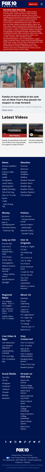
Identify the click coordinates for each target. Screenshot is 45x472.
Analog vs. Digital (27, 246)
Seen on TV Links (9, 195)
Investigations (7, 263)
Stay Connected (26, 338)
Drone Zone (7, 260)
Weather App (25, 186)
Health (4, 177)
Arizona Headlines (9, 166)
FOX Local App (8, 356)
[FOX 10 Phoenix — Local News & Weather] (9, 4)
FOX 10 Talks (25, 260)
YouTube (5, 377)
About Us (25, 294)
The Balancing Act (26, 253)
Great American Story (26, 267)
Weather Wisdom (27, 192)
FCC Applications (27, 315)
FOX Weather (25, 195)
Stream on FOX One (26, 375)
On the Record (26, 275)
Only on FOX (9, 239)
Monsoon (24, 169)
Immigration (7, 180)
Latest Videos (7, 183)
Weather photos (27, 367)
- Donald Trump (26, 233)
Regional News (7, 296)
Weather (25, 162)
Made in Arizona (8, 266)
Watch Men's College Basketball (25, 408)
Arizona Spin (7, 243)
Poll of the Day (8, 192)
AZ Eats (23, 249)
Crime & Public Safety (8, 173)
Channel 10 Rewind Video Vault (7, 251)
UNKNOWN (25, 283)
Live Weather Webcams (7, 346)
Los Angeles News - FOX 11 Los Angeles (8, 303)
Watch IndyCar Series (26, 402)
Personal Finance (9, 227)
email (34, 442)
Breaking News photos (26, 360)
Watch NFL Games (25, 381)
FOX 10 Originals (25, 241)
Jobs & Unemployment (8, 223)
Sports (4, 198)
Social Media (9, 373)
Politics (24, 212)
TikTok (5, 380)
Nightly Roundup (8, 189)
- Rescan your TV (27, 327)
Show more (7, 110)
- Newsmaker (25, 227)
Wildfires (23, 177)
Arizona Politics (26, 224)
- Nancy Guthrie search (8, 275)
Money (6, 212)
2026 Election (25, 216)
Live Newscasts (8, 342)
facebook (6, 442)
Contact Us (25, 306)
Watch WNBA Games (26, 422)
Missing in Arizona (6, 270)
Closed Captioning (24, 302)
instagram (15, 442)
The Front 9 (25, 263)
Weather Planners (27, 180)
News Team (25, 321)
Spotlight (5, 282)
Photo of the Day (27, 364)
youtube (20, 442)
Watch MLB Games (25, 392)
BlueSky (5, 395)
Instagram (6, 383)
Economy (6, 219)
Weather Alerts (26, 183)
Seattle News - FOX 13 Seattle (8, 317)
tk (25, 442)
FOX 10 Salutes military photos (26, 355)
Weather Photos (27, 189)
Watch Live (33, 4)
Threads (5, 392)
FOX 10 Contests (27, 342)
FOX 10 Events (26, 345)
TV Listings (24, 324)
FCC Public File (26, 318)
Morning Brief (7, 186)
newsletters (39, 442)
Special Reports (8, 279)
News (5, 162)
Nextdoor (6, 398)
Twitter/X (5, 389)
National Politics (27, 230)
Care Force (6, 246)
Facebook (6, 386)
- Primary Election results (27, 220)
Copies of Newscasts (24, 310)
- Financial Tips (8, 230)
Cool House (7, 257)
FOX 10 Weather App (8, 360)
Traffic (4, 201)
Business (5, 216)
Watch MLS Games (25, 427)
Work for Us (25, 329)
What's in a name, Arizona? (27, 287)
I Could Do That (26, 272)
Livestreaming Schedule (7, 352)
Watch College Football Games (26, 386)
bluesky (30, 442)
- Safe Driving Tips (7, 205)
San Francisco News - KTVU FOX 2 (7, 311)
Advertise (24, 298)
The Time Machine (24, 279)
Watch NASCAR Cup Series (26, 397)
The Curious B (26, 257)
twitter (11, 442)
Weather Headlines (24, 173)
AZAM (4, 169)
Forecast (24, 166)
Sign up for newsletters (25, 349)
